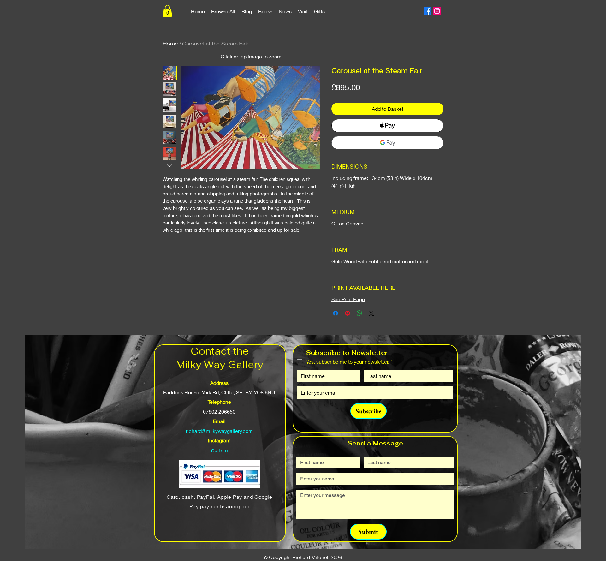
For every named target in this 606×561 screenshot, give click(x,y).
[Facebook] (427, 11)
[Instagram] (437, 11)
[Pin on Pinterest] (347, 313)
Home (170, 43)
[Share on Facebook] (335, 313)
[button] (167, 11)
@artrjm (219, 450)
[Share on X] (371, 313)
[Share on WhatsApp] (359, 313)
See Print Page (348, 299)
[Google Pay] (387, 142)
